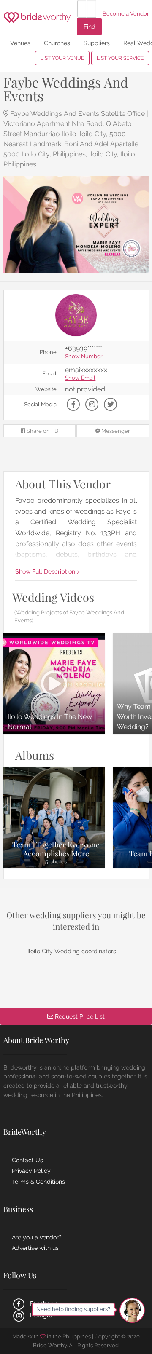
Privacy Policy (31, 1170)
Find (89, 26)
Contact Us (27, 1160)
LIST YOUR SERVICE (120, 58)
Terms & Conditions (38, 1181)
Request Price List (79, 1016)
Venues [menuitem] (20, 42)
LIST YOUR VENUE (62, 58)
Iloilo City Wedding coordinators (71, 951)
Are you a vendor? (37, 1237)
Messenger (115, 431)
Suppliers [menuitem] (97, 42)
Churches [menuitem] (57, 42)
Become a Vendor (126, 14)
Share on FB (41, 431)
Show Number (84, 356)
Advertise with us (35, 1247)
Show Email (80, 378)
